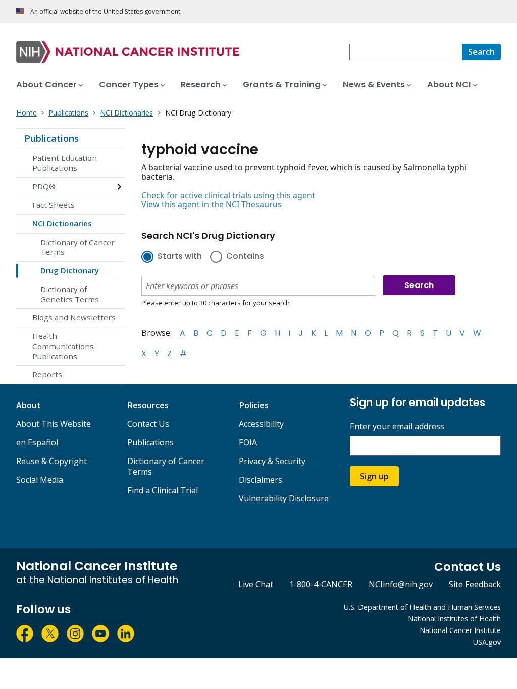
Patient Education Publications (64, 163)
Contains (245, 257)
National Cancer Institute (460, 630)
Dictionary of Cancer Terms (77, 247)
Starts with (180, 257)
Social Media (39, 479)
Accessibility (261, 423)
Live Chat (255, 584)
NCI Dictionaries (62, 223)
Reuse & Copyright (51, 461)
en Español (37, 442)
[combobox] (405, 52)
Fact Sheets (53, 205)
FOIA (248, 442)
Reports (47, 374)
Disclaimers (260, 479)
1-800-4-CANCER (320, 584)
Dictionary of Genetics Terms (69, 294)
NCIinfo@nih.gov (401, 584)
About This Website (53, 423)
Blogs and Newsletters (74, 317)
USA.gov (487, 642)
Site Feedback (475, 584)
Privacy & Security (272, 461)
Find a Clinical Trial (162, 490)
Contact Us (148, 423)
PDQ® (44, 186)
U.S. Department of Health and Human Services (422, 607)
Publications (51, 138)
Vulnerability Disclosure (284, 498)
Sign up (374, 476)
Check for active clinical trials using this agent (228, 195)
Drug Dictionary (69, 270)
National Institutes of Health (454, 618)
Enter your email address (397, 426)
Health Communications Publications (63, 346)
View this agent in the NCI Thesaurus (211, 204)
